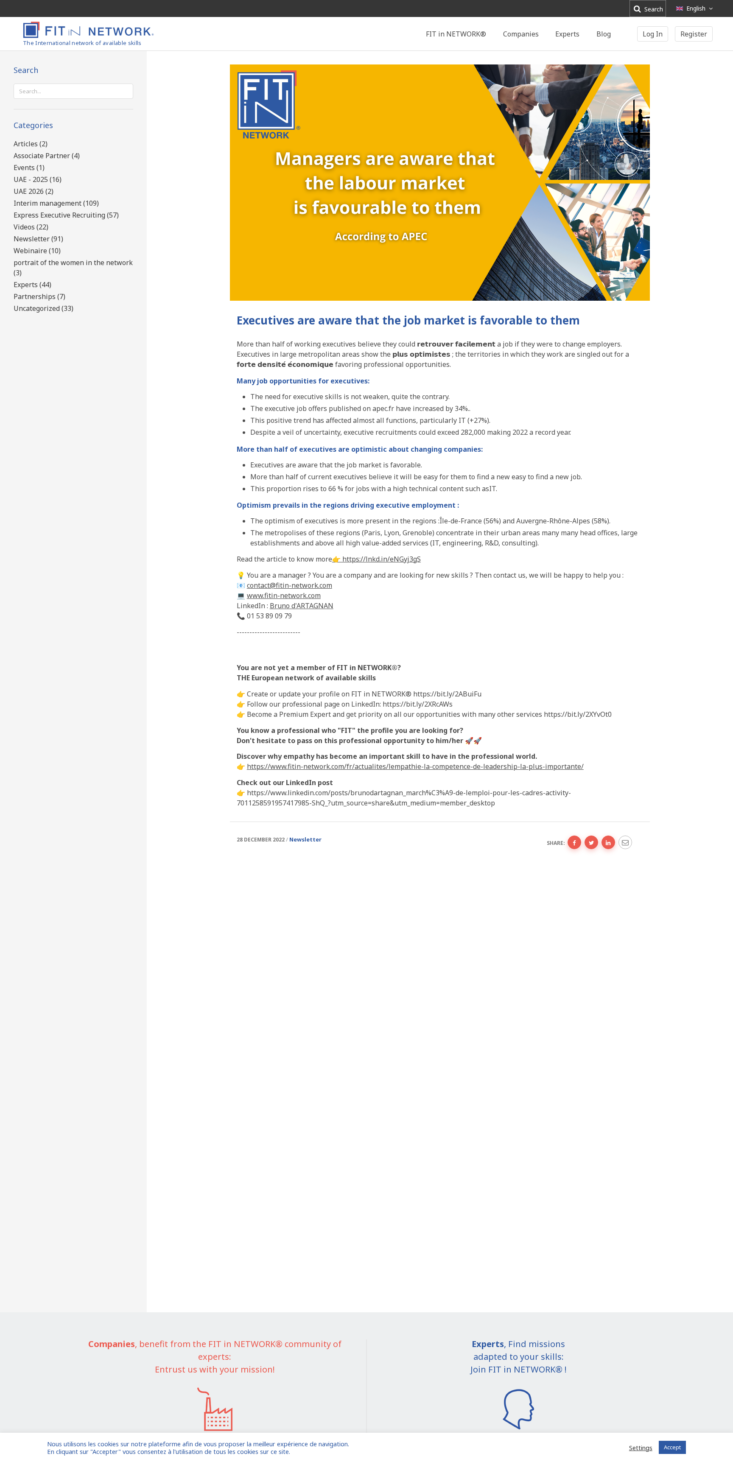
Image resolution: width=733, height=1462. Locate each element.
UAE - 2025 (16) (38, 179)
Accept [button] (672, 1447)
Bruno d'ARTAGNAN (301, 605)
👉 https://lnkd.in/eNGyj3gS (376, 559)
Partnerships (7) (39, 296)
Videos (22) (31, 227)
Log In (653, 34)
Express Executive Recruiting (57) (66, 215)
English (695, 8)
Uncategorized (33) (43, 308)
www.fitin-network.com (284, 595)
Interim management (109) (56, 203)
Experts (567, 34)
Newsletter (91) (38, 238)
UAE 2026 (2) (33, 191)
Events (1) (29, 167)
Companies (521, 34)
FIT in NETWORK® (456, 34)
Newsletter (305, 839)
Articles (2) (31, 143)
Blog (603, 34)
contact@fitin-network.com (289, 585)
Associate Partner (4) (47, 155)
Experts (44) (32, 284)
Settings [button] (640, 1447)
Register (693, 34)
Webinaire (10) (37, 250)
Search (653, 9)
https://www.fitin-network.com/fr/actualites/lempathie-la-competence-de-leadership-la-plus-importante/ (415, 766)
